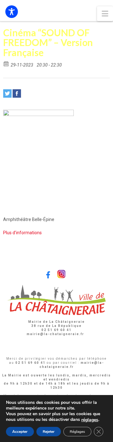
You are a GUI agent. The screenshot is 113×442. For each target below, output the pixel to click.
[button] (105, 13)
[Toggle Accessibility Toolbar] (12, 12)
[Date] (6, 64)
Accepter (20, 431)
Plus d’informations (22, 232)
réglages (89, 420)
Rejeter (49, 431)
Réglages (77, 431)
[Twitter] (7, 93)
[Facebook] (17, 93)
